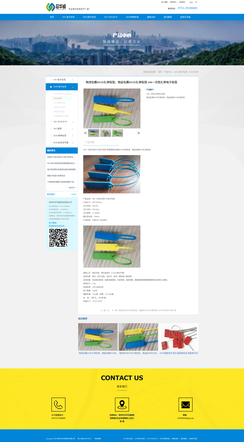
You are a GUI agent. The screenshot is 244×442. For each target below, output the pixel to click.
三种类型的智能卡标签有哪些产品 (60, 182)
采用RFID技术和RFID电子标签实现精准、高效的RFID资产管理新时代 (74, 157)
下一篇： (144, 310)
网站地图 (97, 439)
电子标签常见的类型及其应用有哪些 (61, 169)
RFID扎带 (193, 72)
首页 (52, 17)
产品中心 (168, 72)
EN (196, 2)
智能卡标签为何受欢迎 (56, 176)
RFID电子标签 (180, 72)
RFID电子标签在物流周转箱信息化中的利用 (64, 163)
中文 (191, 2)
